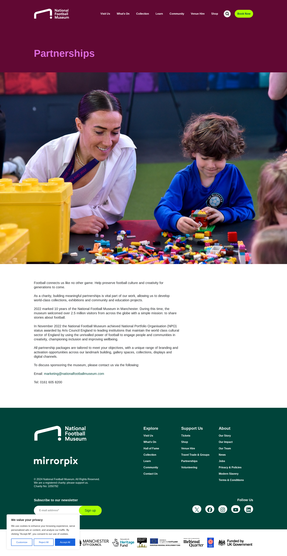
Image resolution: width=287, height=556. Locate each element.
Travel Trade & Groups (195, 454)
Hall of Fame (151, 448)
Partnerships (189, 461)
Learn (159, 13)
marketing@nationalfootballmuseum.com (74, 373)
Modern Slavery (229, 473)
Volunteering (189, 467)
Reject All (43, 542)
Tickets (185, 435)
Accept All (65, 542)
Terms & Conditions (231, 480)
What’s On (123, 13)
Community (177, 13)
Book (243, 13)
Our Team (225, 448)
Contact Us (151, 473)
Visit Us (105, 13)
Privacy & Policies (230, 467)
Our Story (225, 435)
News (222, 454)
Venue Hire (198, 13)
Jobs (222, 461)
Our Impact (226, 442)
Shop (214, 13)
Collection (142, 13)
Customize (21, 542)
